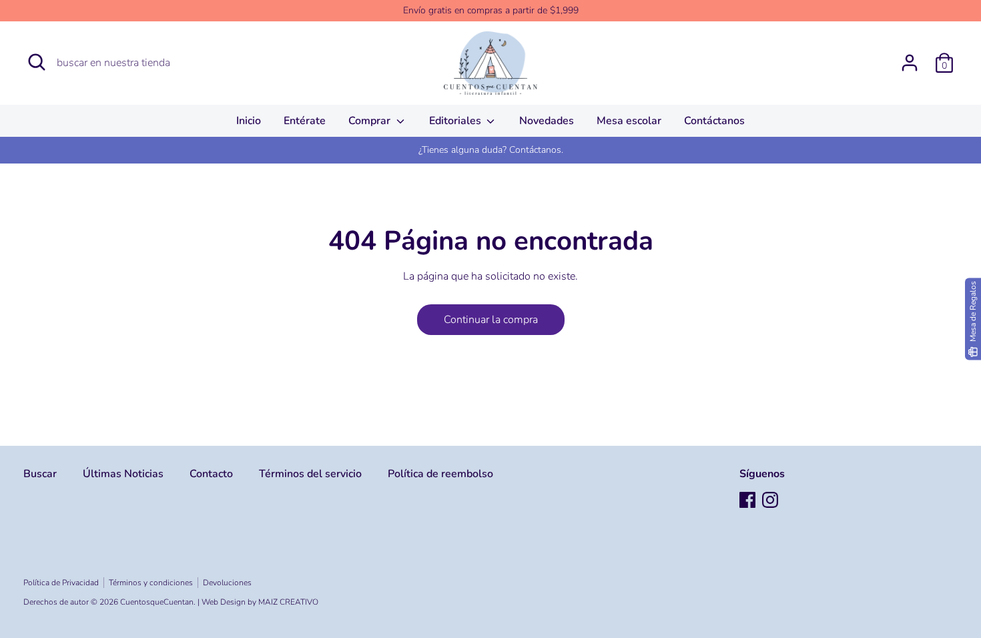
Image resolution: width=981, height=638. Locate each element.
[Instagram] (770, 500)
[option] (490, 150)
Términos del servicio (310, 473)
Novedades (546, 120)
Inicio (248, 120)
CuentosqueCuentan (157, 602)
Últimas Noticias (123, 473)
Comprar (370, 120)
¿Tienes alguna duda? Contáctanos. (490, 149)
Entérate (305, 120)
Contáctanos (714, 120)
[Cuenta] (909, 57)
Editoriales (456, 120)
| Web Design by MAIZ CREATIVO (258, 602)
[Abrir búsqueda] (36, 62)
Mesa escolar (629, 120)
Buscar (40, 473)
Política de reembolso (440, 473)
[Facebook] (747, 500)
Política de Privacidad (61, 582)
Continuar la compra (491, 319)
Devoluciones (227, 582)
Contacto (211, 473)
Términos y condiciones (151, 582)
